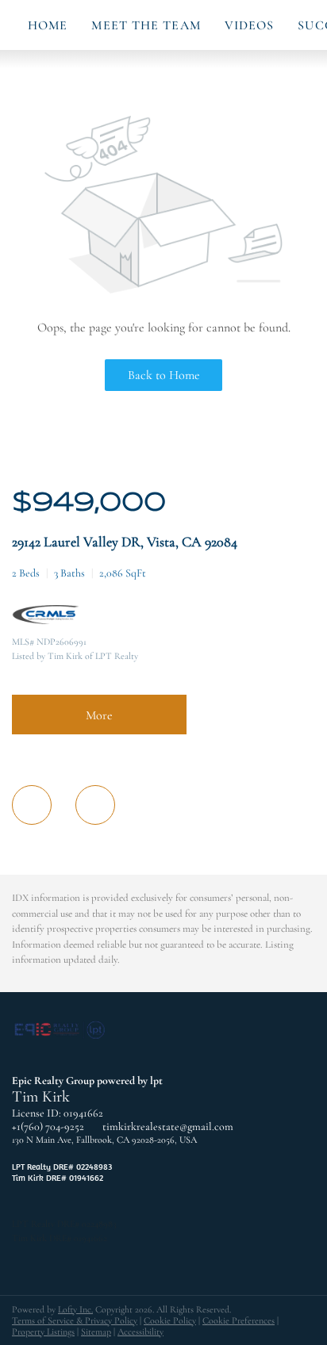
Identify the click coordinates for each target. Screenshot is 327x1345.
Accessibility (140, 1331)
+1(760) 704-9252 (48, 1126)
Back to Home (164, 375)
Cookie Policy (170, 1320)
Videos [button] (250, 25)
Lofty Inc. (75, 1309)
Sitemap (96, 1331)
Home (47, 25)
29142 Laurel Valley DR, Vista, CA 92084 (124, 541)
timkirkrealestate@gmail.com (167, 1126)
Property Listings (43, 1331)
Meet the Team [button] (145, 25)
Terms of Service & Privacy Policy (74, 1320)
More (99, 715)
